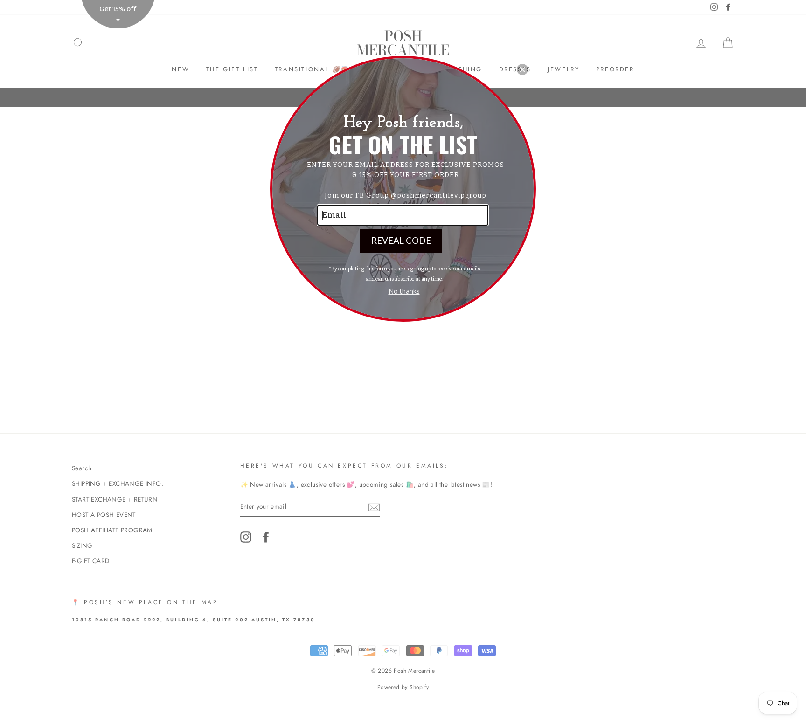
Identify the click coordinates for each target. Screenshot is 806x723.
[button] (522, 69)
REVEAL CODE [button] (401, 240)
